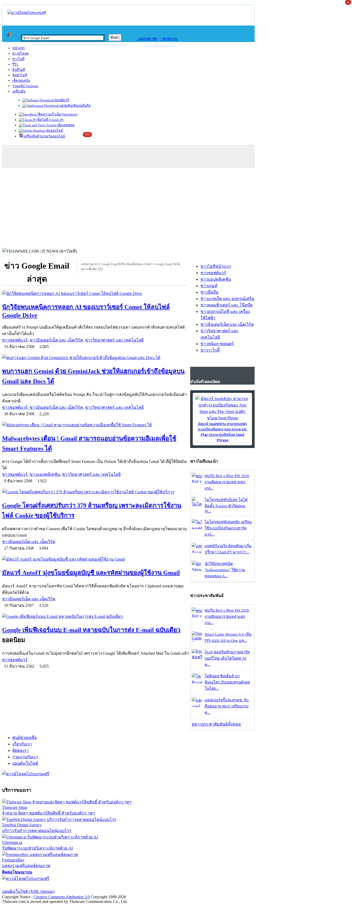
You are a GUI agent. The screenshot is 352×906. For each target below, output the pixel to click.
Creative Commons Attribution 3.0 (61, 897)
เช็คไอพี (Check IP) (50, 120)
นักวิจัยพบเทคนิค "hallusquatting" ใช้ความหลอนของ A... (225, 570)
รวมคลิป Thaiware (25, 86)
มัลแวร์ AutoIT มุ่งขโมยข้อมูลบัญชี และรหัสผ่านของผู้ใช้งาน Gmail (91, 572)
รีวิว (15, 64)
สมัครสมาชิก (146, 39)
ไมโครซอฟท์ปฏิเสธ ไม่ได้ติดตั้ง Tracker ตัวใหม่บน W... (226, 505)
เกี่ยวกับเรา (22, 744)
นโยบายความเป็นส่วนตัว (68, 885)
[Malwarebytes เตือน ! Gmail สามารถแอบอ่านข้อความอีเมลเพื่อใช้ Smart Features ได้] (95, 425)
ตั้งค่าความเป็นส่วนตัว (21, 885)
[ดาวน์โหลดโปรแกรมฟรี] (26, 13)
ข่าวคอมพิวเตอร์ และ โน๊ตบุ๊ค (226, 305)
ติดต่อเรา (20, 750)
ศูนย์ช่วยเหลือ (24, 737)
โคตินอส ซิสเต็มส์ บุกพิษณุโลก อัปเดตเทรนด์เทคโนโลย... (227, 682)
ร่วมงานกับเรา (25, 757)
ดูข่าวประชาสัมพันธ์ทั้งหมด (216, 724)
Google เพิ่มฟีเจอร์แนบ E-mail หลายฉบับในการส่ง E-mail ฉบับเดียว (91, 630)
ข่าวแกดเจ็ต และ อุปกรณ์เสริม (227, 298)
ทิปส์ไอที (18, 70)
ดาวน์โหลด (20, 53)
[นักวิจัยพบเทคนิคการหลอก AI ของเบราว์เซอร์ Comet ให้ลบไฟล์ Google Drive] (95, 293)
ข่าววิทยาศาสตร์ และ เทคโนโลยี (114, 340)
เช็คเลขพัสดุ (65, 125)
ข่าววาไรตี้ (210, 350)
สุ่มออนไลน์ (54, 130)
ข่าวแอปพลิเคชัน (45, 474)
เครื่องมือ (19, 91)
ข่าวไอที (18, 59)
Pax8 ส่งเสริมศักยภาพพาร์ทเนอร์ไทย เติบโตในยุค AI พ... (227, 658)
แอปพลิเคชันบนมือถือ (74, 105)
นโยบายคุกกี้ (106, 885)
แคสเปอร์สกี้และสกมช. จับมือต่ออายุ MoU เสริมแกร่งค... (227, 706)
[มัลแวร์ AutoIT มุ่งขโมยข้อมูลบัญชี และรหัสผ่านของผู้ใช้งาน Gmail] (95, 559)
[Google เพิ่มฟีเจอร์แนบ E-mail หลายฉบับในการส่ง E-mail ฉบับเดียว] (95, 616)
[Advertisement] (176, 207)
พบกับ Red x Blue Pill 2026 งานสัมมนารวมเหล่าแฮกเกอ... (227, 482)
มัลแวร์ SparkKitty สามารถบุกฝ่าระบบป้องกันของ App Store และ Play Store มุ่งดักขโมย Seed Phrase (222, 432)
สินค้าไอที (19, 75)
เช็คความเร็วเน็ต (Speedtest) (56, 114)
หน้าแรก (18, 48)
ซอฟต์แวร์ (61, 100)
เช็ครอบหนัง (21, 80)
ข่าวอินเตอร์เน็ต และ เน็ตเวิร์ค (56, 340)
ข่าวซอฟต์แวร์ (15, 340)
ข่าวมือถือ (209, 292)
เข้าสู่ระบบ (168, 39)
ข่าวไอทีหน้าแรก (215, 266)
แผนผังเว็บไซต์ (25, 763)
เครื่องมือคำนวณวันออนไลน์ (44, 136)
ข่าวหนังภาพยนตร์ (217, 344)
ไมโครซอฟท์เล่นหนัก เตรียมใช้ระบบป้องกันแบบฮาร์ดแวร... (228, 528)
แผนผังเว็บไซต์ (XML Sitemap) (28, 891)
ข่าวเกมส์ (208, 286)
